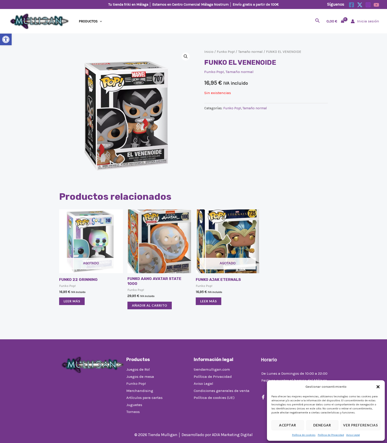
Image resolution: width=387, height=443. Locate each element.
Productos (88, 21)
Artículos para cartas (144, 397)
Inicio (208, 52)
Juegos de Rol (138, 369)
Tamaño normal (250, 52)
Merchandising (139, 390)
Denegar (322, 425)
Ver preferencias (360, 425)
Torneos (133, 411)
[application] (100, 21)
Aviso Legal (353, 435)
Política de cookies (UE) (214, 397)
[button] (6, 39)
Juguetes (134, 404)
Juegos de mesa (140, 376)
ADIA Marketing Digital (232, 434)
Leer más (72, 301)
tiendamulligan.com (212, 369)
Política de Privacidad (331, 435)
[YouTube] (376, 5)
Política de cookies (304, 435)
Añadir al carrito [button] (149, 305)
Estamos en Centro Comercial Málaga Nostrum (190, 4)
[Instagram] (368, 5)
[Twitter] (360, 5)
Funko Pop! (226, 52)
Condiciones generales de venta (221, 390)
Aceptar (287, 425)
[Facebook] (351, 5)
